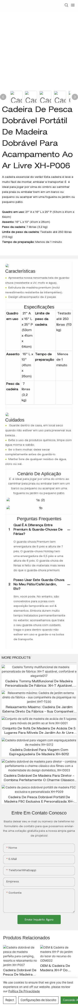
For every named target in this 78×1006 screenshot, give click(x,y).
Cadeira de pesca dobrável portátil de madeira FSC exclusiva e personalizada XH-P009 (39, 800)
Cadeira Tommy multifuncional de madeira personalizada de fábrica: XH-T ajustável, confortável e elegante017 (39, 684)
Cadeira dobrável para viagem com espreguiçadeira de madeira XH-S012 (39, 752)
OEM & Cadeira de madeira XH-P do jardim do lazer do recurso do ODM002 (57, 969)
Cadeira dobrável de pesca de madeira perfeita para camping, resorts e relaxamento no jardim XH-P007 (19, 973)
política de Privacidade (24, 991)
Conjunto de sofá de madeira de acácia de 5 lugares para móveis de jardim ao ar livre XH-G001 (39, 731)
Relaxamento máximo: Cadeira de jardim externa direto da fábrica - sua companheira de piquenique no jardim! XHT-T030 (39, 710)
